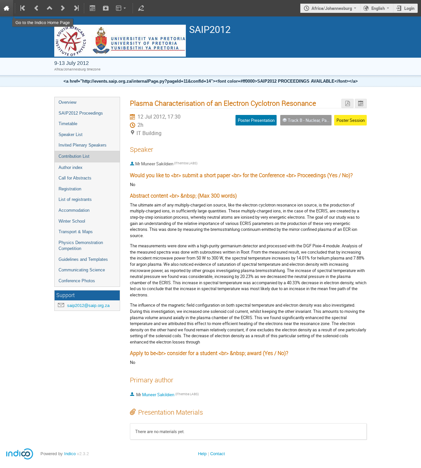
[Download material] (105, 8)
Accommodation (74, 210)
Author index (71, 167)
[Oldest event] (23, 8)
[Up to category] (49, 8)
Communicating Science (82, 269)
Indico (70, 453)
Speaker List (71, 134)
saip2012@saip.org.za (88, 305)
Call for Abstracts (75, 178)
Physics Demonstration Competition (81, 245)
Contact (217, 453)
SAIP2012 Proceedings (81, 113)
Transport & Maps (76, 231)
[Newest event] (75, 8)
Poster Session (350, 120)
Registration (70, 188)
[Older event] (36, 8)
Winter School (72, 221)
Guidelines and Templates (83, 259)
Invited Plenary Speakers (83, 145)
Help (202, 453)
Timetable (68, 123)
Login (409, 8)
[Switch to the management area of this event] (141, 8)
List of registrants (75, 199)
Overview (67, 102)
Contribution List (74, 156)
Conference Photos (77, 280)
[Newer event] (62, 8)
